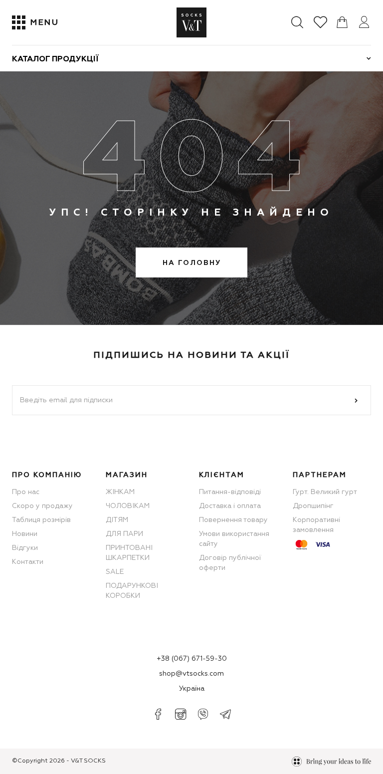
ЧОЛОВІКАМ (128, 506)
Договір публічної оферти (230, 562)
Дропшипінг (313, 506)
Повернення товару (233, 519)
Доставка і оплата (230, 506)
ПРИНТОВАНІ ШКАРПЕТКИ (129, 552)
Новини (24, 533)
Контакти (27, 561)
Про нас (25, 492)
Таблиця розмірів (41, 519)
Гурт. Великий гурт (325, 492)
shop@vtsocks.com (191, 673)
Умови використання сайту (234, 538)
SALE (115, 571)
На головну (192, 262)
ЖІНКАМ (120, 492)
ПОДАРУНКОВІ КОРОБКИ (132, 590)
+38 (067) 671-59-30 (192, 658)
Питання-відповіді (230, 492)
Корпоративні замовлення (316, 524)
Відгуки (25, 547)
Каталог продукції (55, 59)
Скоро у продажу (42, 506)
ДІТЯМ (117, 519)
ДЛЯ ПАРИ (124, 533)
